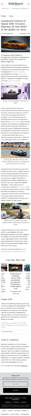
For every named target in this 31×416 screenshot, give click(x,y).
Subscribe (15, 390)
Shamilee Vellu (8, 33)
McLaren (15, 122)
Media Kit (25, 410)
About (4, 410)
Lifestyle (5, 8)
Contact (10, 410)
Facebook (16, 402)
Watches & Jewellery (20, 8)
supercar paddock (14, 81)
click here (24, 366)
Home (3, 16)
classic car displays (18, 72)
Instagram (8, 402)
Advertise (17, 410)
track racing (22, 74)
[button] (3, 4)
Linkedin (23, 402)
